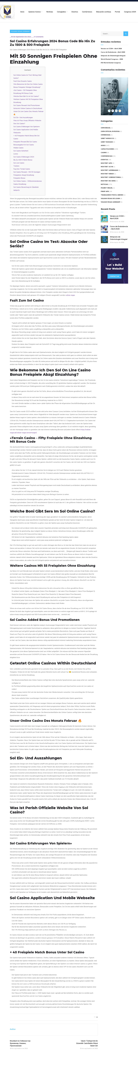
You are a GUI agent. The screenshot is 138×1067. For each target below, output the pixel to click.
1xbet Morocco (107, 138)
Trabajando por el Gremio (112, 195)
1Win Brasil (106, 128)
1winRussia (105, 135)
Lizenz (15, 154)
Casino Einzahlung (19, 184)
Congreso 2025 (130, 12)
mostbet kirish (107, 174)
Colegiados (61, 12)
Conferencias (106, 156)
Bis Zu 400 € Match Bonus (22, 160)
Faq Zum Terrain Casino (21, 169)
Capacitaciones (107, 149)
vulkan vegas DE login (110, 198)
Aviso (103, 145)
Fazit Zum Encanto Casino (22, 81)
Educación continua (103, 12)
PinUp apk (105, 191)
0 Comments (38, 37)
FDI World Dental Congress (111, 63)
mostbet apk (106, 163)
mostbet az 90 (107, 167)
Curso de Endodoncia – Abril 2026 (113, 52)
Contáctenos (87, 12)
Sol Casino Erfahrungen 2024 (23, 157)
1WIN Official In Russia (110, 131)
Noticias (49, 12)
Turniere (16, 166)
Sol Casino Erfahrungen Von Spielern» (26, 126)
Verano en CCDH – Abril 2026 (111, 49)
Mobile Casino (18, 148)
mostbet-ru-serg (108, 181)
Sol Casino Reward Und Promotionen (26, 105)
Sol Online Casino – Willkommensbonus (27, 181)
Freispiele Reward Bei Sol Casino (25, 142)
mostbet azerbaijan (109, 170)
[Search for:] (114, 34)
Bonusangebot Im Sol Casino (23, 145)
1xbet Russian (107, 142)
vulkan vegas (70, 295)
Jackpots (16, 190)
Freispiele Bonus (19, 178)
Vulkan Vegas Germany (20, 31)
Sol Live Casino (18, 163)
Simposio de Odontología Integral (113, 56)
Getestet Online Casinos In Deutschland (27, 108)
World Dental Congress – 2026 (112, 59)
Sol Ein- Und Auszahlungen (23, 117)
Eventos (75, 12)
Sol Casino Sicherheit (20, 151)
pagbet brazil (107, 188)
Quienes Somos (34, 12)
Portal (117, 12)
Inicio (22, 12)
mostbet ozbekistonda (111, 177)
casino (104, 153)
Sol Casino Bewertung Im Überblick (26, 187)
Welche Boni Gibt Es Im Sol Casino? (26, 96)
